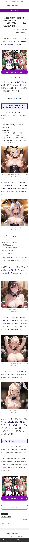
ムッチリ (4, 516)
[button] (26, 330)
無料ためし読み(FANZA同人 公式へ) (14, 72)
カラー (17, 514)
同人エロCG (5, 514)
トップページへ (14, 507)
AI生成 (12, 514)
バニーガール (23, 514)
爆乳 (10, 516)
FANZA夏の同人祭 (14, 98)
